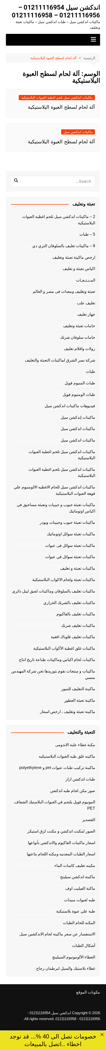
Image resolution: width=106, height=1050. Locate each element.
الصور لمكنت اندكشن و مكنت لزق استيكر (61, 831)
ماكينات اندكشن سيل (78, 132)
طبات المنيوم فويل (80, 383)
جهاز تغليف (86, 314)
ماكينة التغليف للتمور (78, 689)
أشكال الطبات (83, 945)
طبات (90, 371)
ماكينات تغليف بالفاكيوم (75, 614)
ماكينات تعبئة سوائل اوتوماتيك (71, 534)
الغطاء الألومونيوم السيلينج (73, 957)
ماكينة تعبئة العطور (79, 700)
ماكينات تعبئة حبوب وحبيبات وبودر (67, 522)
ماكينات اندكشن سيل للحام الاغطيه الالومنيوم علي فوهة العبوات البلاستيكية (54, 490)
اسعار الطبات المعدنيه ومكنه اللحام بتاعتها (61, 854)
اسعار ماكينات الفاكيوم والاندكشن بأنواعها (61, 843)
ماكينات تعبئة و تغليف (77, 568)
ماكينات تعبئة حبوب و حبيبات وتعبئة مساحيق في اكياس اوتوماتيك (56, 508)
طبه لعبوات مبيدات (79, 900)
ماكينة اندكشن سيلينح (77, 877)
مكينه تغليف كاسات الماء (74, 865)
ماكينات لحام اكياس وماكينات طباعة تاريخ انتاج (57, 660)
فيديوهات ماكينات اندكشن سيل (70, 406)
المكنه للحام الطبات (79, 923)
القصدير (88, 820)
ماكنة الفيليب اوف (80, 888)
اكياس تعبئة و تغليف (79, 269)
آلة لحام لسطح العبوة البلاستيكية (61, 107)
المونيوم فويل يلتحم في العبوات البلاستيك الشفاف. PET (54, 805)
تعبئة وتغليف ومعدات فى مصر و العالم (64, 291)
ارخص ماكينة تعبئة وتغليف (74, 257)
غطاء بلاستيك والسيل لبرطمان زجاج (65, 968)
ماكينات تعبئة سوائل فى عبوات (70, 545)
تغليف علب (86, 303)
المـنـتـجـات (85, 280)
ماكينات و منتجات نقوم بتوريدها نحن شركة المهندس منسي (53, 674)
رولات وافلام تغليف (79, 349)
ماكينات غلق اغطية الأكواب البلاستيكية (64, 648)
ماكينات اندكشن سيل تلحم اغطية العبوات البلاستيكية (56, 97)
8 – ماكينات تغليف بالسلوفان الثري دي (63, 246)
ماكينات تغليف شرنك (78, 625)
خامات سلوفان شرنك (77, 337)
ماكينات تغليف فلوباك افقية (73, 637)
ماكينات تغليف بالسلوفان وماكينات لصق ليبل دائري (53, 591)
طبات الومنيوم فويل (79, 394)
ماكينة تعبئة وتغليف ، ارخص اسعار (67, 712)
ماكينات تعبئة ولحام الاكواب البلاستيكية (63, 580)
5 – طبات (87, 234)
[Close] (102, 1035)
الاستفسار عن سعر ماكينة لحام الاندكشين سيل (57, 934)
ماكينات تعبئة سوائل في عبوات (70, 557)
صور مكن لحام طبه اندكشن (72, 791)
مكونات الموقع (88, 992)
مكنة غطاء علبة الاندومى (75, 745)
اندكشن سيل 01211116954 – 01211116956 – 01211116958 (56, 11)
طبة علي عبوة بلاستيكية (75, 911)
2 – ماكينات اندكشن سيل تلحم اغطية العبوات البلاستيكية (58, 220)
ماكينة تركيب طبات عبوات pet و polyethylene (57, 768)
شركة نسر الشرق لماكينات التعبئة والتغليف (60, 360)
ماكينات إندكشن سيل (78, 417)
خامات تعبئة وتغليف (79, 326)
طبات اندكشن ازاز (80, 779)
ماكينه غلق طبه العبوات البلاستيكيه (67, 756)
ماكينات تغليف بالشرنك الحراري (69, 603)
